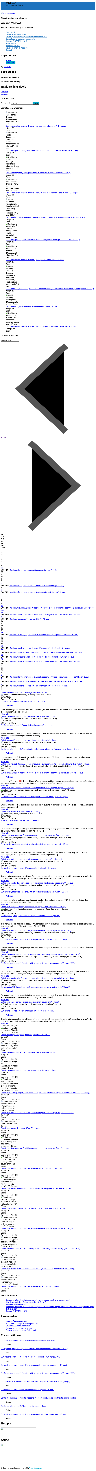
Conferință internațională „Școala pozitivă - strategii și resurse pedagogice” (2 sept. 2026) (38, 963)
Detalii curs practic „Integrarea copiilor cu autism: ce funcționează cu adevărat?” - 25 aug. (42, 150)
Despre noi (10, 32)
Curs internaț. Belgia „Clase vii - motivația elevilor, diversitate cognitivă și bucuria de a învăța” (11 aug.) (42, 773)
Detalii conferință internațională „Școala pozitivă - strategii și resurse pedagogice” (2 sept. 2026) (45, 217)
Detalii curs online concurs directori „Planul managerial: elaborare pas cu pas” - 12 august (45, 614)
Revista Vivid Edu (13, 46)
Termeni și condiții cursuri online (19, 1328)
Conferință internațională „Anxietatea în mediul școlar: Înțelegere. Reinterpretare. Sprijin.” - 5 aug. (40, 749)
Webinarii (9, 705)
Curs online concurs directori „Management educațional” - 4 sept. (27, 1011)
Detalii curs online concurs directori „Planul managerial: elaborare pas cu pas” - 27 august (42, 193)
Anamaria (7, 67)
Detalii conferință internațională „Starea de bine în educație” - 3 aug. (36, 585)
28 (2, 568)
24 (2, 646)
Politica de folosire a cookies (18, 1326)
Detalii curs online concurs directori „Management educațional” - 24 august (36, 126)
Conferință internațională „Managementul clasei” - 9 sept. (24, 1406)
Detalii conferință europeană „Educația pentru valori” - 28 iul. (33, 570)
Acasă (8, 60)
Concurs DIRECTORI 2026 (16, 41)
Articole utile (11, 43)
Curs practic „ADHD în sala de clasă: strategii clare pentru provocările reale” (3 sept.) (35, 987)
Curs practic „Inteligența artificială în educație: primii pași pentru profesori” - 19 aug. (35, 844)
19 (2, 632)
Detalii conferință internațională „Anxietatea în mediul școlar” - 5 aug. (37, 592)
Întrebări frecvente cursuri (16, 1321)
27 (2, 659)
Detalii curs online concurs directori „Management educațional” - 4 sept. (35, 260)
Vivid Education (35, 1468)
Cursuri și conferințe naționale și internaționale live (26, 37)
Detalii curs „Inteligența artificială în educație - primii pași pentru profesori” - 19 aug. (43, 634)
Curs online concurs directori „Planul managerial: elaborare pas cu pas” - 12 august (34, 797)
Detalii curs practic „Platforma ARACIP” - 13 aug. (29, 619)
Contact (9, 50)
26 (2, 655)
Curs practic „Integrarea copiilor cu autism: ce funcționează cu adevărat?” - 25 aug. (34, 892)
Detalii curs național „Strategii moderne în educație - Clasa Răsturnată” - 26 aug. (38, 173)
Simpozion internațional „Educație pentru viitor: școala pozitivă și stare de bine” (38, 1300)
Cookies (4, 92)
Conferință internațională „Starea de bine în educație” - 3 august (27, 725)
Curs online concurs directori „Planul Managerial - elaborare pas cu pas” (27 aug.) (34, 939)
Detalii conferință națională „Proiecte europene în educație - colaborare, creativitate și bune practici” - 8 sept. (50, 288)
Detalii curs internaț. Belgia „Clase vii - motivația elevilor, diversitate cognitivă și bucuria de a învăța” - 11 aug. (45, 764)
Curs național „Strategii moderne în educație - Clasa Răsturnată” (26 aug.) (30, 916)
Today (3, 437)
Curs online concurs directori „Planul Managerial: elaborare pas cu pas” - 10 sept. (34, 1414)
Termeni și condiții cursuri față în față (21, 1330)
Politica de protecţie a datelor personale (22, 1323)
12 (2, 612)
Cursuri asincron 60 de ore (16, 34)
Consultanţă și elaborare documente (20, 39)
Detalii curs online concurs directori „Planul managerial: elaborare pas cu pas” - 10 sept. (41, 326)
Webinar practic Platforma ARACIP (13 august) (20, 820)
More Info (5, 714)
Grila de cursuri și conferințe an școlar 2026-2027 (26, 1302)
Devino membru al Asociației (17, 48)
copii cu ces (10, 62)
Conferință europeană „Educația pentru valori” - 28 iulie (23, 701)
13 (2, 617)
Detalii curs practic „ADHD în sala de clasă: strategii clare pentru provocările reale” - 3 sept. (43, 239)
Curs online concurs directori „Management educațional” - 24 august (28, 868)
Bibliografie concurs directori (17, 1304)
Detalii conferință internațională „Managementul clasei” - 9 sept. (32, 306)
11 (2, 606)
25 (2, 650)
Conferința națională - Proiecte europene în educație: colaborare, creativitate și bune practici (38, 1398)
